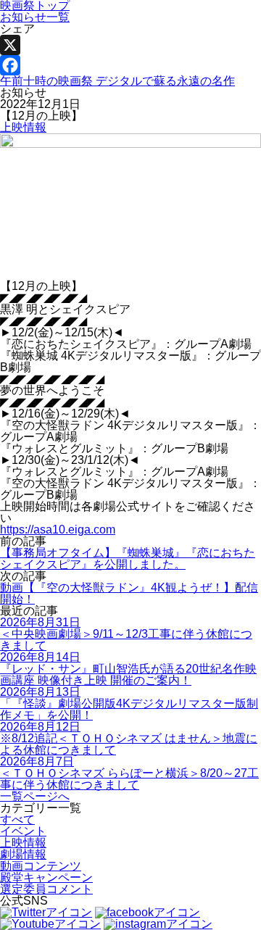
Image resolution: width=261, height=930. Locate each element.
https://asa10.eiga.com (57, 529)
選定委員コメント (46, 889)
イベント (23, 831)
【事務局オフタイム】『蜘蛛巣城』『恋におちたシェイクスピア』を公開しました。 (127, 558)
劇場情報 (23, 854)
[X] (130, 45)
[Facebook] (130, 65)
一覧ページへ (35, 796)
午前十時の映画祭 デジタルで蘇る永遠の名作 (117, 81)
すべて (17, 819)
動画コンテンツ (40, 866)
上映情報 (23, 127)
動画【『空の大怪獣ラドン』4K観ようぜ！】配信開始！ (129, 593)
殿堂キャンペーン (46, 877)
